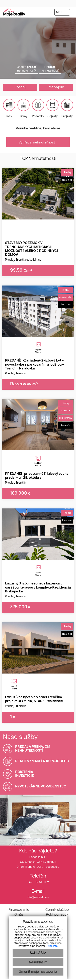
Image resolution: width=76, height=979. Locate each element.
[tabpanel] (38, 193)
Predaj (20, 87)
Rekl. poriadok (57, 914)
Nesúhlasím (38, 962)
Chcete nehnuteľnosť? (26, 69)
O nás (19, 914)
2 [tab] (38, 214)
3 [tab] (43, 214)
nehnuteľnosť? (50, 69)
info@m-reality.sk (38, 897)
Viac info (52, 946)
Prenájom (56, 87)
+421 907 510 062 (38, 882)
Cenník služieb (57, 909)
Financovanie (19, 909)
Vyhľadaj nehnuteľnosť (37, 142)
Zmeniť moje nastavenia (38, 971)
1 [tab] (34, 214)
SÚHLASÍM (38, 953)
